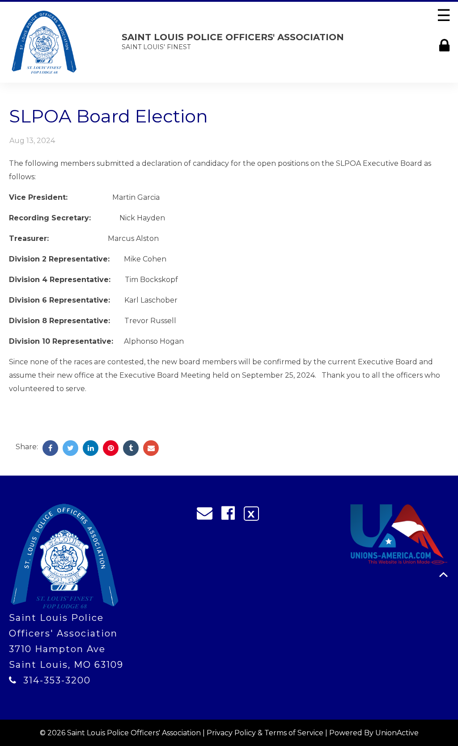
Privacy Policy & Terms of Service (265, 733)
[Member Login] (446, 46)
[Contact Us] (207, 515)
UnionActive (397, 733)
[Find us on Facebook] (231, 515)
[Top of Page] (443, 574)
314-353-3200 (57, 680)
